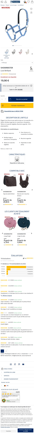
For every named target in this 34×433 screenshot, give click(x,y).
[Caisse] (32, 2)
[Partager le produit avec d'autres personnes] (31, 12)
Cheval (7, 5)
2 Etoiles (3, 273)
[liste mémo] (28, 2)
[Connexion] (5, 2)
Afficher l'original (7, 295)
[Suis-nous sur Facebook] (15, 364)
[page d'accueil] (15, 2)
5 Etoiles (3, 266)
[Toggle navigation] (2, 2)
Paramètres (8, 431)
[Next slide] (32, 54)
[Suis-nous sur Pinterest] (19, 364)
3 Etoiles (3, 271)
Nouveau (3, 5)
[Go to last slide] (2, 190)
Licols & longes (13, 5)
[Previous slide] (2, 54)
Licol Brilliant (21, 5)
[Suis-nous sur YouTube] (23, 364)
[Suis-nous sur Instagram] (10, 364)
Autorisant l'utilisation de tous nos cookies (25, 430)
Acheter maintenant (18, 105)
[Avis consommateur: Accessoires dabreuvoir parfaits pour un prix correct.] (10, 397)
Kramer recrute (5, 382)
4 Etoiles (3, 269)
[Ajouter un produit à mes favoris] (31, 8)
